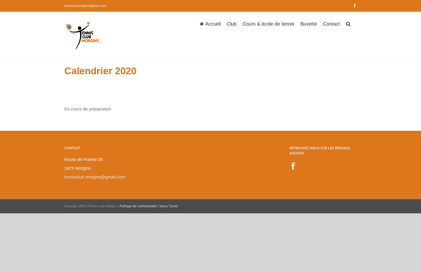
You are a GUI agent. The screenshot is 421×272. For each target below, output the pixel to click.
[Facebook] (293, 166)
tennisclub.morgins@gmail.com (85, 6)
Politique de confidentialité (138, 206)
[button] (348, 23)
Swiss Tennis (168, 206)
